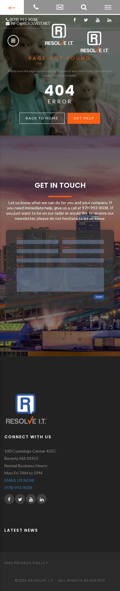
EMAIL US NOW (19, 480)
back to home (42, 118)
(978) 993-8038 (23, 19)
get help (84, 118)
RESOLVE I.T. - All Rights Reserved (66, 580)
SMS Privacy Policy (26, 563)
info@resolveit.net (30, 23)
